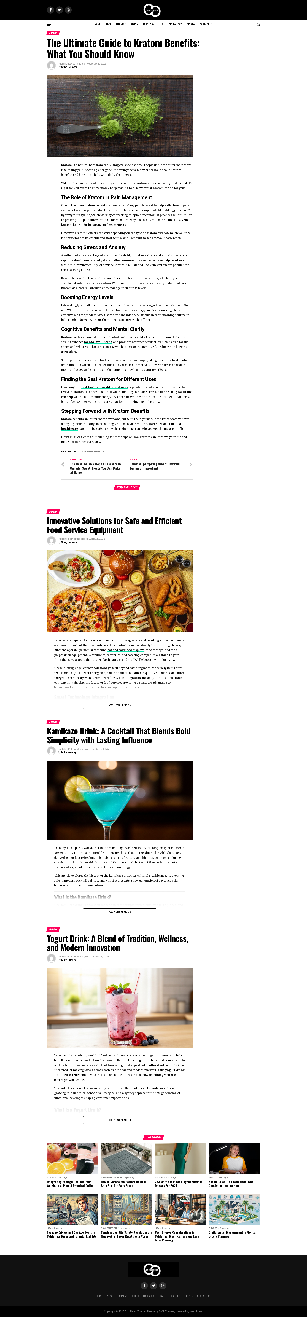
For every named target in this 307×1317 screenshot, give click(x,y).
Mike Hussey (68, 752)
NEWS (108, 24)
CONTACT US (206, 24)
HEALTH (134, 24)
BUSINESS (121, 24)
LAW (161, 24)
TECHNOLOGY (175, 24)
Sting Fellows (69, 67)
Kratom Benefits (94, 451)
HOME (97, 24)
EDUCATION (148, 24)
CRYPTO (191, 24)
